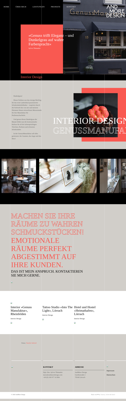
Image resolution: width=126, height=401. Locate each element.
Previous (112, 198)
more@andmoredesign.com (52, 375)
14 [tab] (61, 198)
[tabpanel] (19, 177)
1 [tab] (4, 198)
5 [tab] (23, 198)
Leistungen (39, 7)
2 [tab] (10, 198)
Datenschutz (111, 375)
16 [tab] (69, 198)
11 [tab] (48, 198)
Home (6, 7)
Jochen (107, 394)
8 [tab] (35, 198)
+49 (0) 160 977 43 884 (51, 377)
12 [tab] (52, 198)
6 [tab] (27, 198)
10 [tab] (44, 198)
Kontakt (71, 7)
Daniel (113, 394)
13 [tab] (56, 198)
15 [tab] (65, 198)
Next (121, 198)
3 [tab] (14, 198)
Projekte (55, 7)
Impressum (110, 371)
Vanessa (103, 394)
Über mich (21, 7)
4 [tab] (18, 198)
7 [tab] (31, 198)
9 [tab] (39, 198)
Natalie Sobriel (31, 343)
